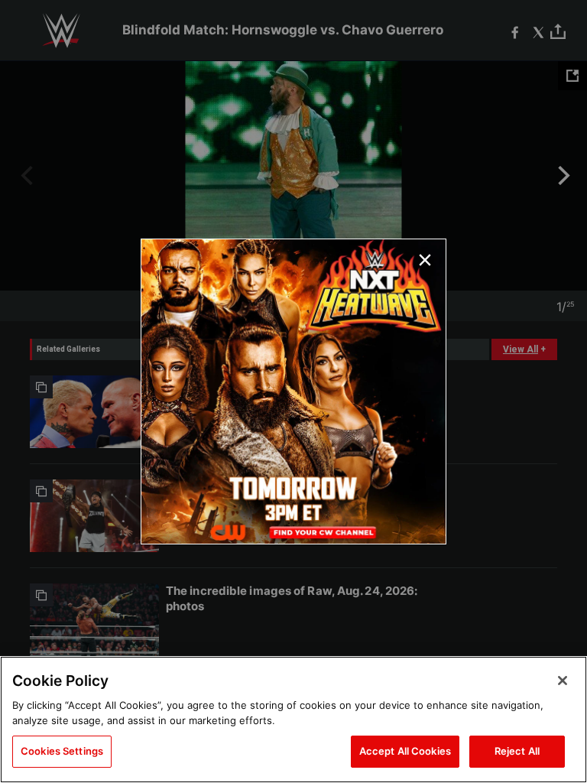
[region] (293, 719)
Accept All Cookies (405, 751)
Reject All (517, 751)
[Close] (562, 680)
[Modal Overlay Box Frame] (293, 391)
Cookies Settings (62, 751)
